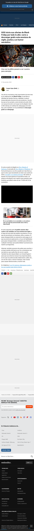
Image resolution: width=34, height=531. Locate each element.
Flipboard (19, 77)
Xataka (3, 470)
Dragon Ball (5, 439)
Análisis (19, 430)
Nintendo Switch (6, 433)
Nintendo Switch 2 (22, 433)
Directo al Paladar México (7, 520)
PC (8, 270)
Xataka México (5, 513)
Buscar (31, 456)
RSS (21, 417)
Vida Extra (19, 473)
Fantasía (5, 25)
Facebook (13, 77)
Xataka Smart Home (6, 477)
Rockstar (11, 25)
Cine (3, 430)
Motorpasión (20, 491)
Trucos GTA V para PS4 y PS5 (19, 394)
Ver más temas (6, 450)
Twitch (24, 417)
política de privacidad (20, 410)
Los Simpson (23, 25)
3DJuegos (19, 470)
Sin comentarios (7, 77)
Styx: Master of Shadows (22, 169)
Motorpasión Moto (21, 493)
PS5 (18, 436)
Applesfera (4, 475)
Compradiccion (5, 505)
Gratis (27, 270)
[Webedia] (6, 464)
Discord (30, 417)
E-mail (22, 77)
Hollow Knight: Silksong (8, 442)
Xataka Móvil (5, 473)
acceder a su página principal (14, 174)
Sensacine (19, 481)
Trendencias (4, 501)
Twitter (16, 77)
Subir (28, 462)
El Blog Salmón (20, 501)
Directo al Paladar (6, 491)
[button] (12, 88)
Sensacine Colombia (22, 518)
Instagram (18, 417)
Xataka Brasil (5, 516)
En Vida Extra (6, 219)
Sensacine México (21, 516)
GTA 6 (17, 25)
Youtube (14, 417)
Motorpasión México (22, 520)
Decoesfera (4, 503)
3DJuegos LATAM (21, 513)
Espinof (19, 483)
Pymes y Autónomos (22, 503)
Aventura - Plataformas (17, 270)
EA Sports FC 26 (6, 445)
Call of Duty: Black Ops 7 (24, 442)
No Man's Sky (21, 439)
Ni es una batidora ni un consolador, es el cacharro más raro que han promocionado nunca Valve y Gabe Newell (16, 222)
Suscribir (29, 406)
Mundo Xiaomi (5, 479)
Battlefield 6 (20, 445)
